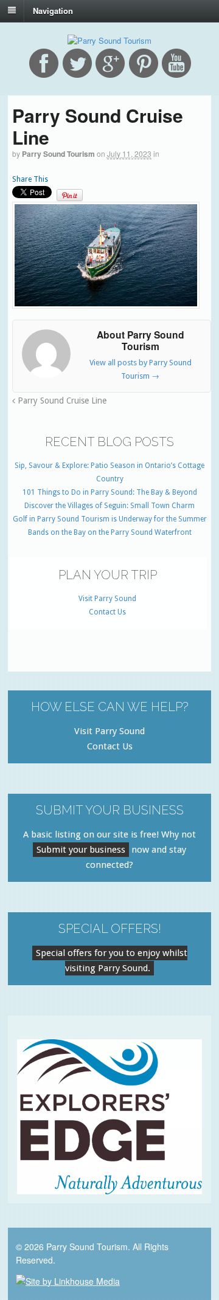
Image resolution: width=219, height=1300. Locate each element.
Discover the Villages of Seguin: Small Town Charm (109, 505)
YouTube (176, 63)
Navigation (53, 10)
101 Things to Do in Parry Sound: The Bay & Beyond (110, 492)
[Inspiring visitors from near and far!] (109, 40)
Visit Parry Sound (107, 598)
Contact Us (107, 612)
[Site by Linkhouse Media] (68, 1279)
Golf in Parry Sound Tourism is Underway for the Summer (110, 519)
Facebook (43, 63)
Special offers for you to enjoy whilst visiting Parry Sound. (111, 960)
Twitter (77, 63)
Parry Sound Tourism (58, 153)
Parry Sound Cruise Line (60, 400)
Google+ (110, 63)
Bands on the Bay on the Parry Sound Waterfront (110, 532)
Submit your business (80, 849)
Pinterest (143, 63)
